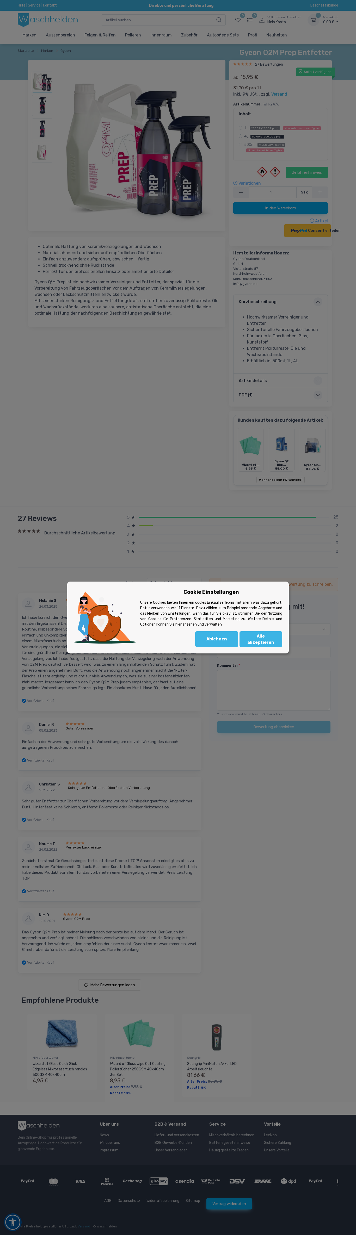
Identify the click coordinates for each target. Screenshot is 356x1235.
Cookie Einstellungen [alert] (211, 592)
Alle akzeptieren (260, 639)
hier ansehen (186, 624)
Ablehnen (216, 639)
